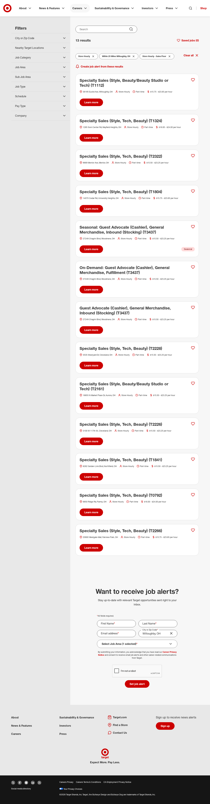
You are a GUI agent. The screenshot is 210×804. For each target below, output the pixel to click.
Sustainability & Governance (112, 8)
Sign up (165, 726)
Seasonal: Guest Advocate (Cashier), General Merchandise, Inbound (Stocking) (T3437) (122, 230)
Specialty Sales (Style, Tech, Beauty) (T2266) (121, 530)
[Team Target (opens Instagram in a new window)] (26, 783)
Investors (147, 8)
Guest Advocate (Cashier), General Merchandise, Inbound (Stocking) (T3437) (125, 310)
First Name (108, 623)
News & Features (49, 8)
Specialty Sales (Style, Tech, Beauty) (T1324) (121, 120)
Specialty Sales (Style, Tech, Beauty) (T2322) (121, 156)
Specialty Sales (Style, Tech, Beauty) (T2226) (121, 424)
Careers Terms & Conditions (88, 782)
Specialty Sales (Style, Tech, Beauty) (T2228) (121, 348)
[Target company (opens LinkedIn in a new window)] (33, 783)
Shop (203, 8)
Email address (110, 633)
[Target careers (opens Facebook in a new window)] (20, 783)
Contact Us (120, 732)
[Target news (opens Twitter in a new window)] (13, 783)
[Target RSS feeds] (39, 783)
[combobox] (106, 29)
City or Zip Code (150, 630)
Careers (77, 8)
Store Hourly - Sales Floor (154, 57)
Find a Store (120, 725)
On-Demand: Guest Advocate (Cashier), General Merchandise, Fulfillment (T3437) (124, 270)
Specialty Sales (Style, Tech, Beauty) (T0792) (121, 495)
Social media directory (21, 788)
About (23, 8)
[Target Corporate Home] (7, 8)
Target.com (120, 717)
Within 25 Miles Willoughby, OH (116, 57)
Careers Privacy (66, 782)
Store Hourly (85, 57)
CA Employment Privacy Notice (117, 782)
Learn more (91, 102)
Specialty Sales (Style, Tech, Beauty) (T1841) (121, 459)
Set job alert (137, 684)
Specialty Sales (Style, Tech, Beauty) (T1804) (121, 191)
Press (169, 8)
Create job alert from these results (102, 66)
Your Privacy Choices (72, 789)
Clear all (189, 55)
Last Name (149, 623)
